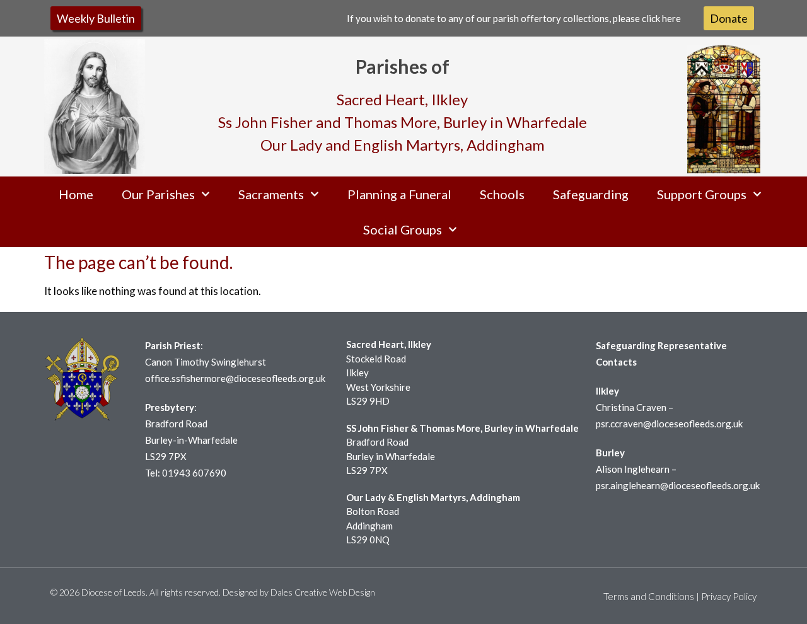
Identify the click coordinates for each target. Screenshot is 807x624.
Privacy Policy (729, 596)
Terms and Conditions (648, 596)
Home (76, 194)
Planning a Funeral (399, 194)
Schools (502, 194)
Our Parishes (158, 194)
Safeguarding (591, 194)
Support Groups (701, 194)
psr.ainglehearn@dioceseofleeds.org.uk (678, 485)
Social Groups (402, 229)
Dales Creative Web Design (322, 592)
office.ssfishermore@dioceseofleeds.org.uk (235, 378)
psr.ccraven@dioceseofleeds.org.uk (669, 423)
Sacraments (271, 194)
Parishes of (403, 66)
